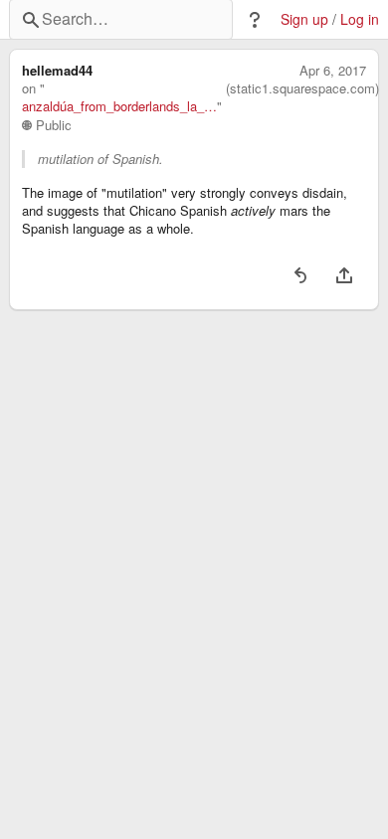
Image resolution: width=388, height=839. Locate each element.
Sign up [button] (304, 19)
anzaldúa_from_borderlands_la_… (119, 106)
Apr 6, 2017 (332, 71)
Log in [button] (359, 19)
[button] (255, 20)
